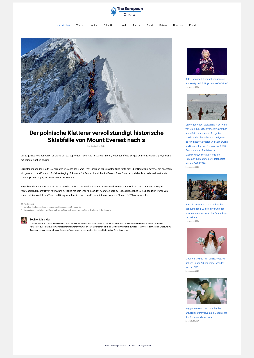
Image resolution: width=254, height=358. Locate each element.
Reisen (163, 25)
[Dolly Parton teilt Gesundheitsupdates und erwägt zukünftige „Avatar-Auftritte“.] (207, 72)
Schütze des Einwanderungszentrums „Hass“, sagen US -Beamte (52, 207)
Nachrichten (63, 25)
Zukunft (108, 25)
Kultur (94, 25)
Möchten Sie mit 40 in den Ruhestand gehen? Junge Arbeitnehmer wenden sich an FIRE (205, 263)
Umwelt (123, 25)
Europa (136, 25)
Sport (150, 25)
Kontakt (193, 25)
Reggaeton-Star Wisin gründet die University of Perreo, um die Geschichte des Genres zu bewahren (206, 312)
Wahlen (80, 25)
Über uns (178, 25)
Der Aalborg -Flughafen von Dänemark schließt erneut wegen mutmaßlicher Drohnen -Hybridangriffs (67, 210)
